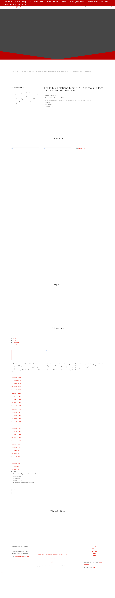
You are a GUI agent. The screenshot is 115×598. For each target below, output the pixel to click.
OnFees (94, 567)
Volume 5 (14, 457)
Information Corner (9, 6)
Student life (64, 6)
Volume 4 (14, 460)
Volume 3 (14, 463)
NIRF (15, 4)
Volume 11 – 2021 (16, 437)
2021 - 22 (16, 305)
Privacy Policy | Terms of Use (53, 562)
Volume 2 (14, 466)
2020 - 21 (16, 311)
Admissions (30, 6)
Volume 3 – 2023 (16, 386)
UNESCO (35, 2)
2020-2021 (17, 523)
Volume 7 (14, 450)
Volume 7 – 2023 (16, 374)
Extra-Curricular (92, 2)
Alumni (20, 4)
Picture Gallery (20, 2)
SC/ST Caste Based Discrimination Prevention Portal (52, 554)
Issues (14, 340)
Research (63, 2)
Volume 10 (14, 441)
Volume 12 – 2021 (16, 434)
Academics (40, 6)
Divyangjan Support (77, 2)
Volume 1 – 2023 (16, 393)
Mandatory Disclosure (86, 6)
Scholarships (7, 4)
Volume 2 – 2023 (16, 390)
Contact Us (16, 342)
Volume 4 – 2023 (16, 383)
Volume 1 (14, 469)
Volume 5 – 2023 (16, 380)
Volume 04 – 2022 (16, 422)
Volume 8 (14, 447)
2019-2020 (66, 523)
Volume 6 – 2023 (16, 377)
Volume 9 (14, 444)
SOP (29, 2)
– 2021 (19, 441)
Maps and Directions (46, 549)
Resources (105, 2)
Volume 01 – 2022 (16, 431)
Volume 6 (14, 453)
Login (27, 4)
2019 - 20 (16, 316)
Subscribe (15, 345)
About (21, 6)
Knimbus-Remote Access (49, 2)
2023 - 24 (16, 295)
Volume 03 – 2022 (16, 425)
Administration (8, 2)
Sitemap (52, 558)
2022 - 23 (16, 300)
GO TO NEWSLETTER (21, 76)
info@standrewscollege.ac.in (22, 556)
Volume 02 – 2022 (16, 428)
